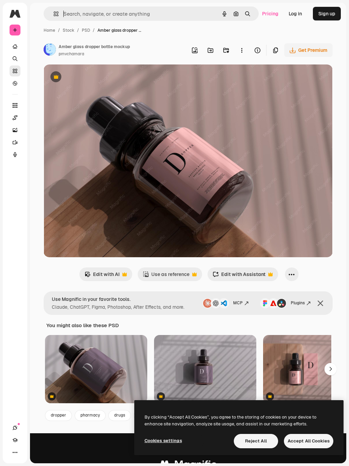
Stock (68, 30)
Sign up (326, 14)
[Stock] (15, 70)
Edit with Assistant (239, 276)
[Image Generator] (15, 130)
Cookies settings (163, 440)
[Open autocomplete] (53, 13)
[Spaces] (15, 117)
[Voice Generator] (15, 154)
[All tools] (15, 105)
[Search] (15, 58)
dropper (58, 415)
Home (49, 30)
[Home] (15, 46)
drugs (119, 415)
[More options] (241, 50)
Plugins (298, 303)
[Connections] (15, 427)
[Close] (320, 303)
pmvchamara (71, 54)
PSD (86, 30)
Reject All (256, 441)
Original (87, 77)
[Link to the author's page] (50, 50)
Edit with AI (102, 276)
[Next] (330, 369)
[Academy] (15, 440)
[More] (15, 452)
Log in (295, 14)
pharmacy (90, 415)
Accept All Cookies (309, 441)
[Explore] (15, 83)
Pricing (270, 14)
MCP (238, 303)
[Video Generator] (15, 142)
